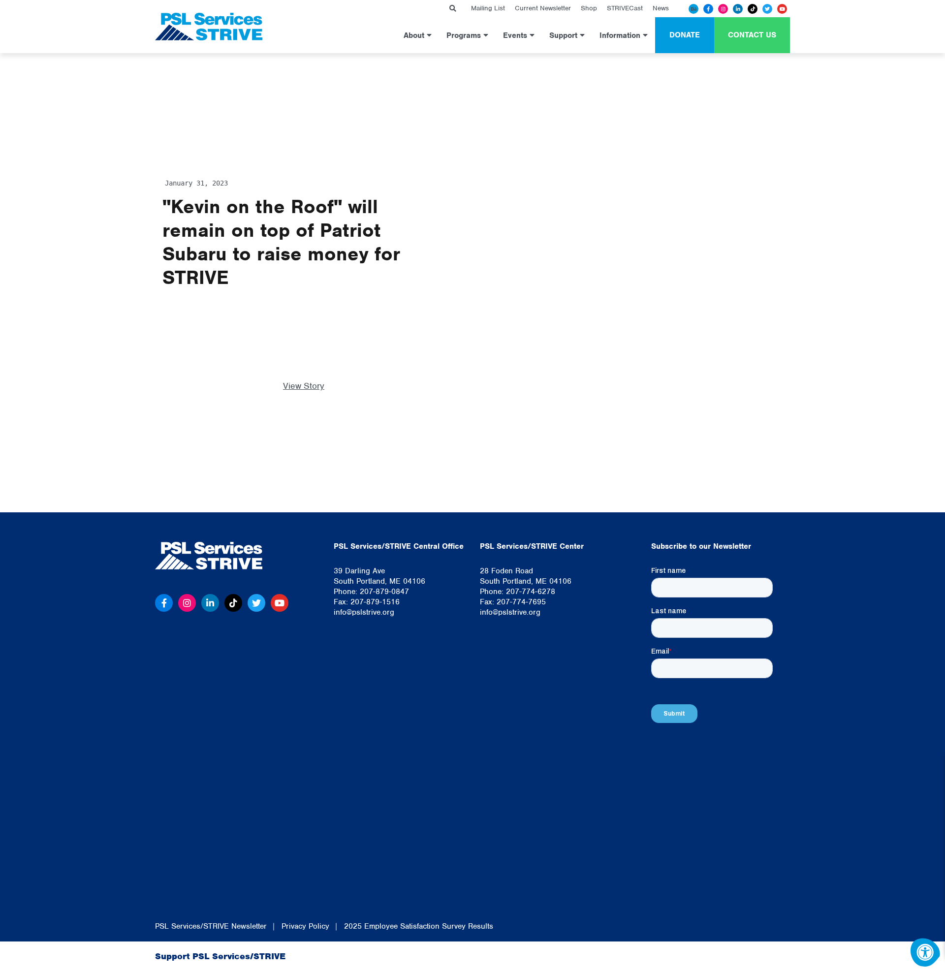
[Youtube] (782, 9)
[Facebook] (708, 9)
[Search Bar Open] (452, 8)
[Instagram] (723, 9)
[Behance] (693, 9)
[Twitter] (767, 9)
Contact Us (752, 35)
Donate (684, 35)
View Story (303, 385)
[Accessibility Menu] (925, 952)
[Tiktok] (752, 9)
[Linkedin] (738, 9)
